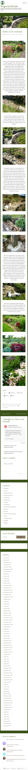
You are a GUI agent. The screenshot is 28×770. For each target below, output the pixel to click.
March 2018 (7, 638)
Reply (23, 443)
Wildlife (6, 520)
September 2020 (8, 569)
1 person (11, 438)
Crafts (5, 490)
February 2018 (7, 640)
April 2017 (6, 663)
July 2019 (6, 601)
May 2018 (6, 633)
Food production (8, 495)
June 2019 (6, 604)
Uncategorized (8, 518)
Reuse (5, 516)
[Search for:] (9, 537)
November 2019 (8, 592)
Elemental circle (8, 404)
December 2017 (8, 645)
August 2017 (7, 654)
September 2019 (8, 597)
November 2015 (8, 703)
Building (6, 488)
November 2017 (8, 647)
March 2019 (7, 610)
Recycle (6, 509)
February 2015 (7, 723)
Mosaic (6, 502)
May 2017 (6, 661)
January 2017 (7, 670)
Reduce (6, 511)
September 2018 (8, 624)
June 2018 (6, 631)
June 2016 (6, 686)
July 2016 (6, 684)
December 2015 (8, 700)
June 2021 (6, 557)
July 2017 (6, 656)
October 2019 (7, 594)
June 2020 (6, 576)
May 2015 (6, 716)
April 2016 (6, 691)
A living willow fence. (18, 755)
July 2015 (6, 712)
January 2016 (7, 698)
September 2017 (8, 652)
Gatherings (7, 500)
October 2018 (7, 622)
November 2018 (8, 620)
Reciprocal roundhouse (10, 507)
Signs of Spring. (5, 413)
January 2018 (7, 643)
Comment (21, 473)
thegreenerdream (9, 6)
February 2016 (7, 696)
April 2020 (7, 580)
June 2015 (6, 714)
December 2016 (8, 673)
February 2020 (8, 585)
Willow (6, 523)
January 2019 (7, 615)
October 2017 (7, 650)
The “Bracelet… (10, 739)
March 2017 (7, 666)
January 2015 (7, 726)
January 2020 (7, 587)
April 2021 (6, 560)
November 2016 (8, 675)
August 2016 (7, 682)
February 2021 (7, 562)
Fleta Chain (10, 744)
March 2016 (7, 693)
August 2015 (7, 709)
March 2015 (7, 721)
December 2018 (8, 617)
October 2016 (7, 677)
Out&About (7, 504)
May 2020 (6, 578)
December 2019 (8, 590)
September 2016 (8, 679)
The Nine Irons (20, 739)
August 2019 (7, 599)
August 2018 (7, 627)
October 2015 (7, 705)
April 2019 (6, 608)
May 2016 (6, 689)
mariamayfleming (18, 34)
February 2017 (7, 668)
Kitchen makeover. (21, 413)
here (13, 76)
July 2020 (6, 574)
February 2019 (7, 613)
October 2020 (7, 567)
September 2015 (8, 707)
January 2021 (7, 564)
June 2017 (6, 659)
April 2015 (6, 719)
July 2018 (6, 629)
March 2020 (7, 583)
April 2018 (6, 636)
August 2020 (7, 571)
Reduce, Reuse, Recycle (10, 513)
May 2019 (6, 606)
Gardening (15, 404)
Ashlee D (9, 755)
